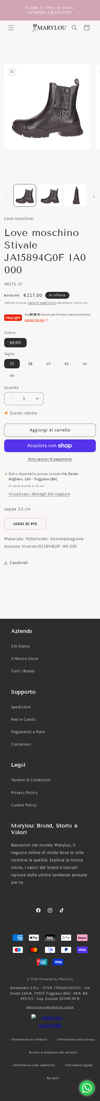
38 (30, 363)
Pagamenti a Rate (28, 732)
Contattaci (21, 744)
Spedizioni (21, 707)
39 (51, 364)
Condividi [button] (19, 562)
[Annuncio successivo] (90, 10)
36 (87, 364)
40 (15, 376)
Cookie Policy (24, 805)
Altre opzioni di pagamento (50, 459)
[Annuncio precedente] (10, 10)
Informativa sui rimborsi (29, 1039)
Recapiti (53, 1078)
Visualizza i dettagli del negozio (39, 494)
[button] (11, 28)
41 (66, 363)
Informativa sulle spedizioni (34, 1065)
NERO (15, 342)
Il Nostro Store (24, 658)
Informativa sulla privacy (75, 1039)
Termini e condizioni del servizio (53, 1052)
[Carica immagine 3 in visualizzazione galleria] (75, 195)
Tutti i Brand (22, 671)
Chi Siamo (20, 646)
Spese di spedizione (42, 302)
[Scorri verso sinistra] (6, 197)
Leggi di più (25, 524)
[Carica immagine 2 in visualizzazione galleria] (50, 195)
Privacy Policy (24, 792)
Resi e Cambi (23, 719)
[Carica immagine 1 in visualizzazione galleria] (25, 195)
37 (12, 363)
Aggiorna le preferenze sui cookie (50, 1007)
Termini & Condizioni (31, 780)
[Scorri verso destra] (94, 197)
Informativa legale (79, 1065)
